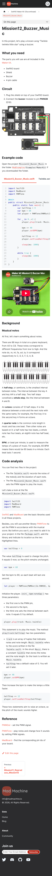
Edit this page (11, 753)
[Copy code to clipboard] (47, 188)
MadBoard (19, 514)
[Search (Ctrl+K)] (47, 4)
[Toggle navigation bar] (4, 4)
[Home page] (4, 12)
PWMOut (6, 725)
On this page (10, 22)
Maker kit (6, 62)
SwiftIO (5, 514)
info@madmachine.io (12, 799)
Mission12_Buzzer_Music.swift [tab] (19, 179)
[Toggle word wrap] (42, 188)
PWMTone (42, 523)
